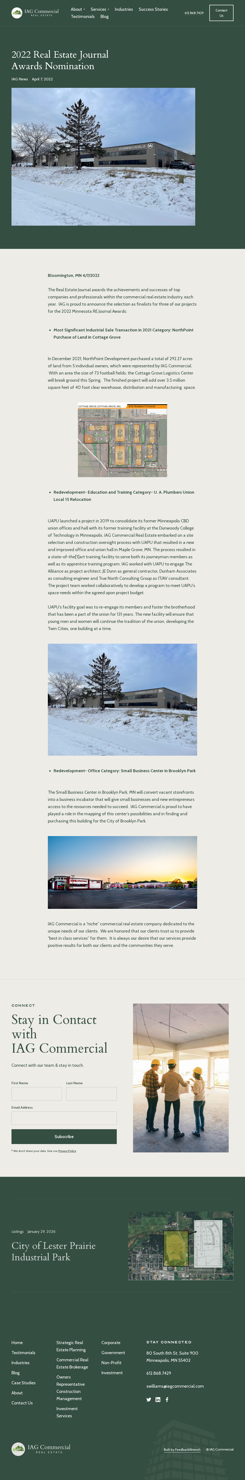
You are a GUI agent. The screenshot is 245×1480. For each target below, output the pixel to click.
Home (17, 1342)
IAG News (19, 79)
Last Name (74, 1083)
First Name (19, 1083)
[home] (35, 12)
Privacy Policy (67, 1151)
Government (113, 1352)
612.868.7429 (158, 1373)
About (17, 1393)
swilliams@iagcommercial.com (175, 1386)
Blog (104, 16)
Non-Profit (111, 1362)
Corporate (110, 1342)
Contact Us (22, 1403)
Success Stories (153, 9)
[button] (78, 9)
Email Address (22, 1107)
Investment (112, 1372)
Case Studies (23, 1382)
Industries (124, 9)
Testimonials (83, 16)
